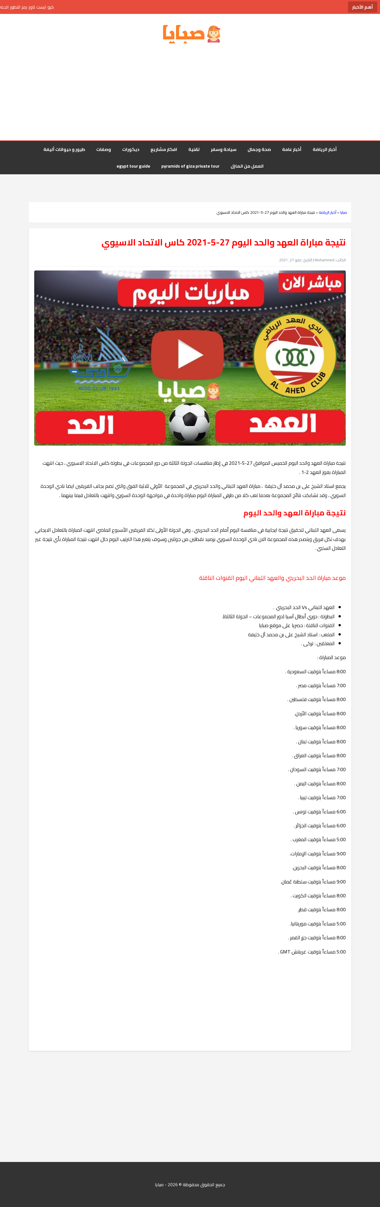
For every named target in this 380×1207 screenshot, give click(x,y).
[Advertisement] (190, 93)
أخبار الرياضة (325, 149)
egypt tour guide (133, 166)
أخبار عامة (292, 149)
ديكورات (130, 149)
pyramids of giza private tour (190, 166)
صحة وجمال (259, 149)
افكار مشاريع (163, 149)
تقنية (194, 149)
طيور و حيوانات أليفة (64, 149)
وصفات (103, 149)
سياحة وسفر (223, 149)
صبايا (343, 212)
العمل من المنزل (247, 166)
